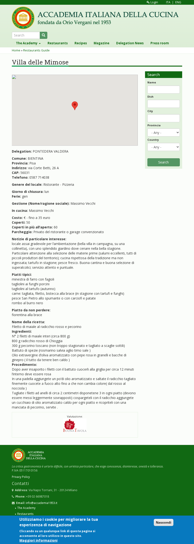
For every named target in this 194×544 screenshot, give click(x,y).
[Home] (97, 18)
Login (154, 2)
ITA (168, 2)
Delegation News (130, 43)
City (150, 111)
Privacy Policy (21, 477)
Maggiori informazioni (38, 540)
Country (153, 139)
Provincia (154, 125)
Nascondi (163, 522)
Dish (150, 96)
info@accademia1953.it (41, 503)
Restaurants (58, 43)
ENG (178, 2)
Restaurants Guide (36, 50)
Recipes (81, 43)
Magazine (101, 43)
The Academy (27, 43)
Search (163, 162)
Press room (159, 43)
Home (16, 50)
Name (151, 82)
